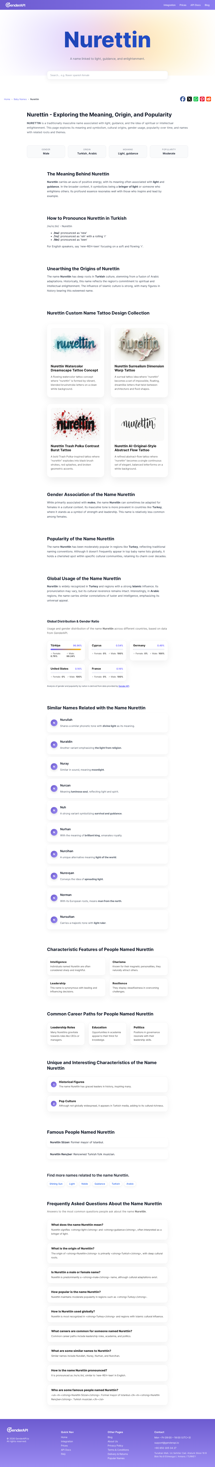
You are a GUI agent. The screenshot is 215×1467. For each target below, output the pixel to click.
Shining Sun (56, 1183)
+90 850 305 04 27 (165, 1447)
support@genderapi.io (166, 1442)
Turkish (116, 1183)
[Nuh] (107, 810)
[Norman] (107, 898)
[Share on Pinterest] (202, 99)
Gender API (124, 686)
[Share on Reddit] (208, 99)
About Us (113, 1441)
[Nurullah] (107, 722)
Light (72, 1183)
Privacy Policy (115, 1445)
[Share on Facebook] (182, 99)
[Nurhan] (107, 832)
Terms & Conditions (118, 1449)
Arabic (130, 1183)
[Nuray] (107, 766)
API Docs (195, 5)
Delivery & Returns (118, 1454)
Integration (170, 5)
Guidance (100, 1183)
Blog (207, 5)
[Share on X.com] (189, 99)
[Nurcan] (107, 788)
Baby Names (20, 99)
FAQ (63, 1454)
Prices (183, 5)
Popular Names (116, 1458)
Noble (84, 1183)
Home (7, 99)
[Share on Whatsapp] (196, 99)
